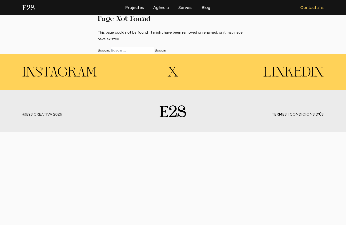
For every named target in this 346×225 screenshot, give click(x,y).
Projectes (134, 7)
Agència (161, 7)
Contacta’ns (312, 7)
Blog (206, 7)
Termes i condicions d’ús (298, 114)
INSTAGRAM (59, 73)
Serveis (185, 7)
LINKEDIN (293, 73)
